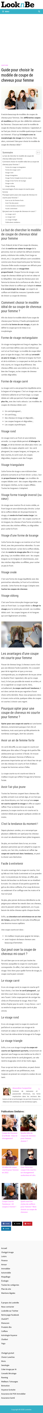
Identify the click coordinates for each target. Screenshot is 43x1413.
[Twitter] (39, 1089)
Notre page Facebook (10, 1315)
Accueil (4, 1248)
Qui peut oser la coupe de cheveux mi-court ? (19, 211)
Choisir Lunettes (8, 1357)
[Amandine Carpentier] (7, 1091)
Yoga (3, 1343)
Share (7, 1224)
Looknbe (28, 1409)
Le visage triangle (11, 220)
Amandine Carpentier (22, 1088)
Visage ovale (9, 183)
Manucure (5, 1323)
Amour (4, 1264)
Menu (7, 11)
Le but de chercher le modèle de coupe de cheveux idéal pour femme (18, 157)
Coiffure (4, 65)
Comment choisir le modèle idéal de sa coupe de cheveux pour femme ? (20, 163)
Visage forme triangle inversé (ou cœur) (18, 178)
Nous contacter (7, 1306)
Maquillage (5, 1276)
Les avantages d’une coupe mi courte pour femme (18, 190)
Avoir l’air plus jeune (11, 203)
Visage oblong (10, 186)
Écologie (4, 1281)
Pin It (29, 1224)
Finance (4, 1260)
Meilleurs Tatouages (9, 1381)
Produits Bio (6, 1327)
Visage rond (9, 173)
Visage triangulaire (11, 175)
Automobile (6, 1272)
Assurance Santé (8, 1398)
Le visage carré (10, 214)
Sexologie (5, 1365)
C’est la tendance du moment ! (15, 206)
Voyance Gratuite (8, 1389)
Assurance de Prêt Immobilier (13, 1394)
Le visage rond (10, 217)
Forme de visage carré (12, 170)
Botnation (5, 1385)
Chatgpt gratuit (7, 1353)
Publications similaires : (13, 222)
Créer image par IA (8, 1369)
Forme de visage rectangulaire (15, 167)
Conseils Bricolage (8, 1373)
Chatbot (4, 1339)
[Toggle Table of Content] (37, 152)
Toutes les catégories (10, 1285)
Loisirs (4, 1256)
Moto (3, 1361)
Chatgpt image (7, 1252)
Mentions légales (8, 1293)
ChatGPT (5, 1319)
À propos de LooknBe (10, 1302)
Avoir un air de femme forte (14, 200)
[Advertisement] (21, 36)
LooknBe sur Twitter (9, 1311)
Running (4, 1377)
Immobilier (5, 1268)
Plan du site (6, 1289)
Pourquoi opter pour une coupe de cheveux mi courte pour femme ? (19, 196)
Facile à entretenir (11, 209)
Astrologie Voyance (9, 1335)
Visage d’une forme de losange (15, 181)
